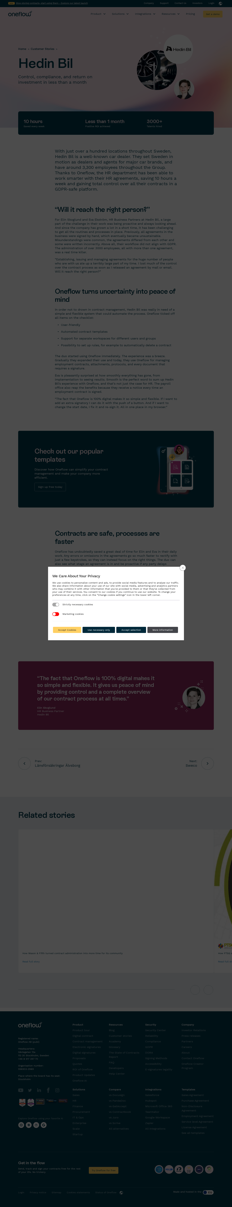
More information (163, 630)
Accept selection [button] (131, 630)
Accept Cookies (67, 630)
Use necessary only (99, 630)
